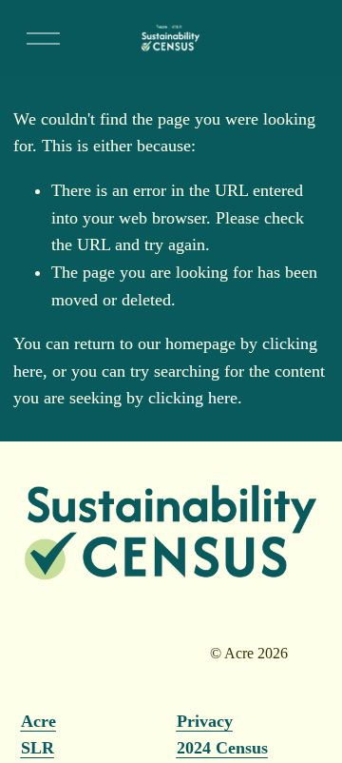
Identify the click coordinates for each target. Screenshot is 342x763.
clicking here (193, 397)
